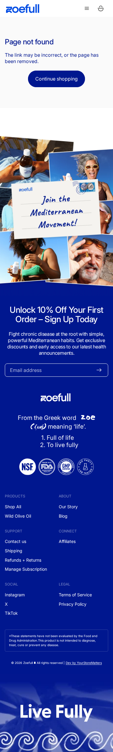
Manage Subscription (26, 569)
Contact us (15, 541)
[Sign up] (99, 370)
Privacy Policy (72, 604)
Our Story (68, 506)
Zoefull (28, 663)
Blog (63, 516)
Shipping (13, 550)
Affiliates (67, 541)
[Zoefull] (22, 8)
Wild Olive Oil (18, 516)
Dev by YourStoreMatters (84, 663)
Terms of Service (75, 594)
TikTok (11, 613)
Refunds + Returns (23, 560)
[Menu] (87, 8)
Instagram (15, 594)
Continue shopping (56, 79)
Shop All (13, 506)
